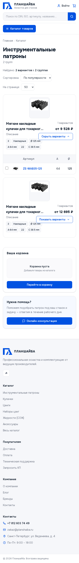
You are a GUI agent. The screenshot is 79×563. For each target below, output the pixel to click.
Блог (6, 492)
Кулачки (8, 399)
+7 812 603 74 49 (18, 523)
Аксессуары (10, 424)
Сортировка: (11, 78)
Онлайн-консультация (42, 321)
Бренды (8, 499)
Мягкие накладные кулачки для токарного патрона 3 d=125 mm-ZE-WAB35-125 (24, 126)
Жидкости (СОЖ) (13, 418)
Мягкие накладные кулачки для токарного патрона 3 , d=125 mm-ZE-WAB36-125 (24, 209)
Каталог (21, 40)
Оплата (7, 455)
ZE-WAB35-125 (32, 168)
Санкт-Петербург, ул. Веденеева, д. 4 (31, 536)
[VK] (6, 373)
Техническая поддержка (19, 461)
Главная (8, 40)
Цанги (6, 405)
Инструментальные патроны (21, 392)
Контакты (9, 505)
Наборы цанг (11, 411)
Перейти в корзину (39, 284)
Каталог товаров (21, 28)
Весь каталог (11, 430)
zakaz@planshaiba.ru (20, 529)
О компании (10, 486)
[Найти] (72, 16)
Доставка (9, 449)
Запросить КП (12, 467)
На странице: (11, 87)
